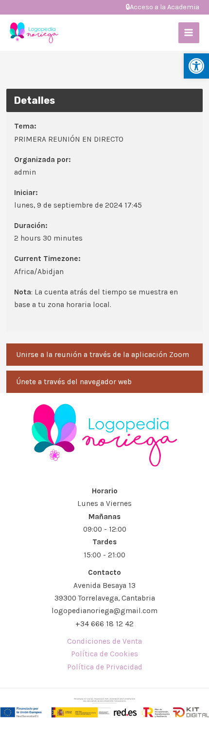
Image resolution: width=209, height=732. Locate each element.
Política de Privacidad (104, 667)
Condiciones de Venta (104, 641)
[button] (196, 66)
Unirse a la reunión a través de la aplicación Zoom (102, 354)
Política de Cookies (104, 654)
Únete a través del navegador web (74, 381)
